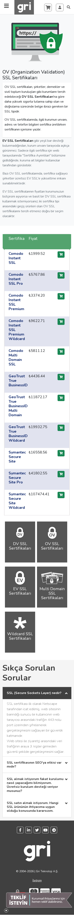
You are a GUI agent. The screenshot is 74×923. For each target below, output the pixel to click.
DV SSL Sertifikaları (37, 96)
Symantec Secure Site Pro (17, 478)
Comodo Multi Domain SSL (16, 357)
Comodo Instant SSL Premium (16, 302)
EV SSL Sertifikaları (17, 140)
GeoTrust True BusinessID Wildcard (18, 433)
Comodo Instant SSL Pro (16, 279)
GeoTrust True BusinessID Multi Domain (18, 406)
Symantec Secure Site (17, 457)
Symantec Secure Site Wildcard (17, 501)
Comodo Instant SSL (16, 258)
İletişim (37, 880)
